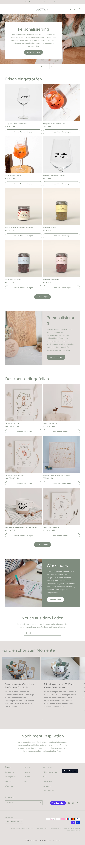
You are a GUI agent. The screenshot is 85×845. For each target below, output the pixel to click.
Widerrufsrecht (75, 828)
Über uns (8, 781)
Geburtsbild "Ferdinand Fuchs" (15, 475)
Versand (27, 777)
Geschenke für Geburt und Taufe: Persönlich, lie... (20, 686)
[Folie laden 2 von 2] (41, 66)
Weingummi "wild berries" (13, 279)
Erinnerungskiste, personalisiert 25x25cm (56, 475)
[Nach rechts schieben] (47, 720)
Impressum (47, 786)
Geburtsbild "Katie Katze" (51, 527)
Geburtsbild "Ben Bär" (12, 423)
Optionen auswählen (24, 432)
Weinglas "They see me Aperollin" (54, 123)
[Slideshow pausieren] (51, 66)
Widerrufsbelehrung (50, 772)
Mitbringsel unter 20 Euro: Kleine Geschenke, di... (59, 686)
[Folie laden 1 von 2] (38, 66)
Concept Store (10, 772)
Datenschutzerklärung (56, 828)
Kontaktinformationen (73, 830)
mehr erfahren (55, 600)
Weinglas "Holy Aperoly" (13, 175)
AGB (44, 777)
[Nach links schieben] (38, 720)
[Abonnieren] (58, 633)
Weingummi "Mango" (49, 227)
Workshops (9, 786)
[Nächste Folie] (46, 66)
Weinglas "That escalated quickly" (16, 123)
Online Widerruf (48, 791)
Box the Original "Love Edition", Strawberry (19, 227)
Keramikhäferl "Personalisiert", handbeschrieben (20, 527)
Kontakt (27, 772)
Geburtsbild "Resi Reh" (50, 423)
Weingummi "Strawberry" (51, 279)
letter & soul (19, 828)
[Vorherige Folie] (33, 66)
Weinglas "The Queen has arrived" (54, 175)
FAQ (25, 781)
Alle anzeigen (42, 297)
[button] (4, 9)
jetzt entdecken (56, 357)
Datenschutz (47, 781)
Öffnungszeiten (52, 52)
